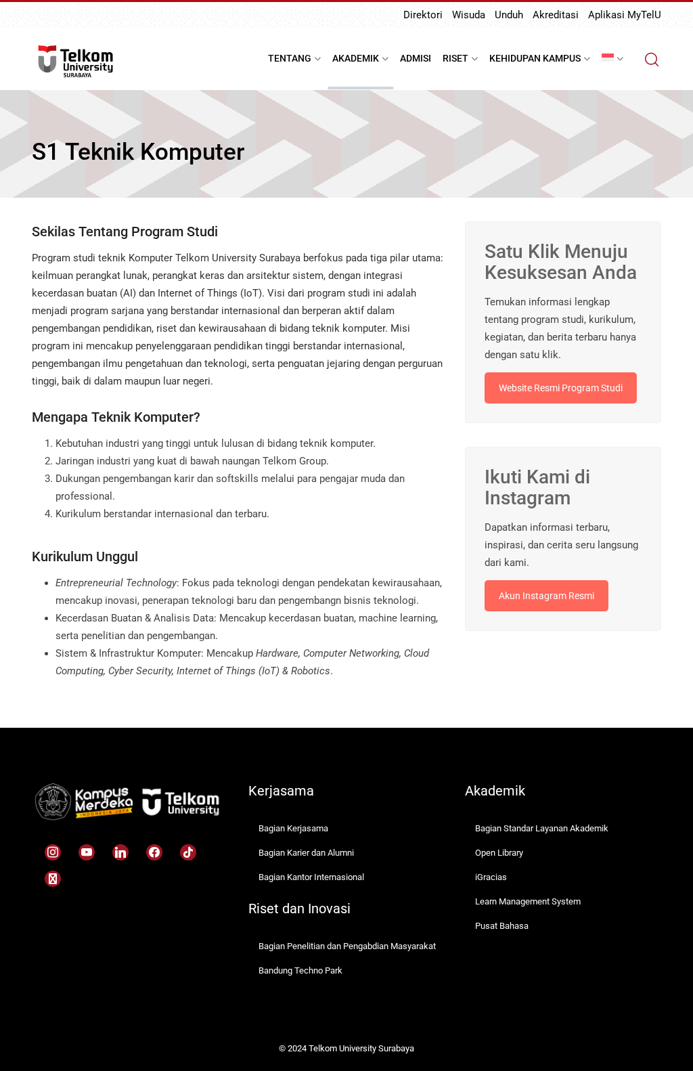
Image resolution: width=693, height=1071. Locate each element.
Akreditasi (556, 15)
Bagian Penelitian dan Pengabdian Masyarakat (347, 946)
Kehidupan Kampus (535, 58)
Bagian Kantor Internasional (311, 877)
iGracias (491, 877)
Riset (455, 58)
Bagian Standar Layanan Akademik (541, 828)
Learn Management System (528, 901)
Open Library (499, 853)
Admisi (415, 58)
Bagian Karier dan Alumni (306, 853)
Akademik (355, 58)
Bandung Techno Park (300, 970)
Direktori (423, 15)
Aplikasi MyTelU (624, 15)
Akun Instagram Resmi (546, 595)
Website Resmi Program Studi (561, 388)
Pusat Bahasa (502, 926)
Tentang (289, 58)
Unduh (509, 15)
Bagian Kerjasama (293, 828)
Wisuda (468, 15)
